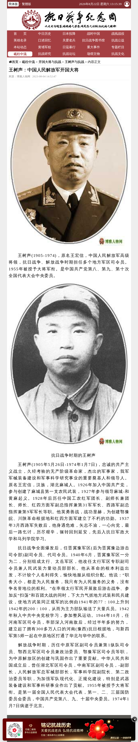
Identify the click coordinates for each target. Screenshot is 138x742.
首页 (15, 61)
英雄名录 (20, 40)
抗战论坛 (69, 54)
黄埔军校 (44, 47)
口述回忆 (44, 40)
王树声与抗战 (74, 62)
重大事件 (93, 47)
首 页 (20, 33)
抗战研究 (44, 54)
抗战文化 (117, 54)
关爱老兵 (69, 40)
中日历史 (44, 33)
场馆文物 (93, 54)
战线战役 (117, 33)
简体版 (13, 4)
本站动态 (20, 47)
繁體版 (26, 4)
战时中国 (93, 33)
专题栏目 (117, 47)
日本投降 (69, 33)
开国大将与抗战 (49, 62)
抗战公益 (117, 40)
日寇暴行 (69, 47)
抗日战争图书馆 (93, 40)
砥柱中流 (20, 54)
